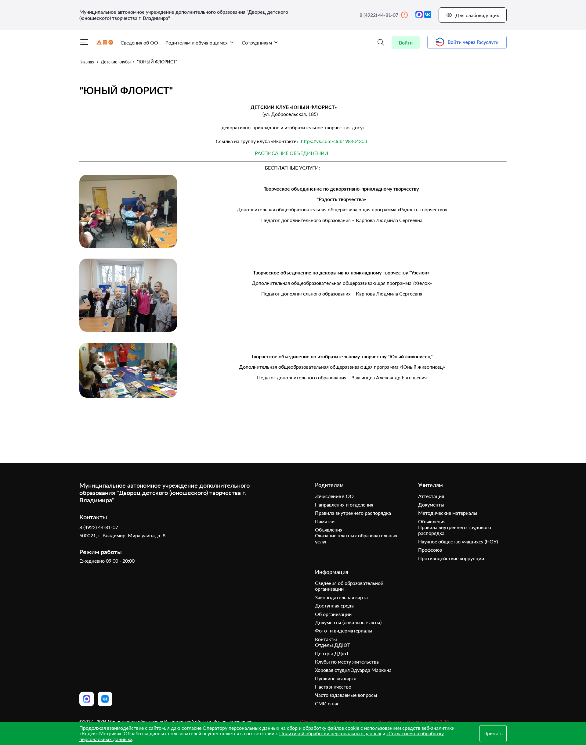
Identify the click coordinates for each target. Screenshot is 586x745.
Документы (431, 504)
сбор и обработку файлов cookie (323, 728)
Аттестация (431, 496)
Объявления (328, 529)
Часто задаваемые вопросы (346, 695)
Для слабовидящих (477, 15)
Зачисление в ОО (334, 496)
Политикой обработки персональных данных (330, 733)
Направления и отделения (344, 504)
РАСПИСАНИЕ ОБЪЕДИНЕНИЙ (291, 153)
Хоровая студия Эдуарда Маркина (353, 670)
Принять (493, 733)
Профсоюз (430, 550)
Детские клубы (116, 61)
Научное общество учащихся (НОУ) (458, 541)
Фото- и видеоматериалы (343, 630)
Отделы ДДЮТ (332, 645)
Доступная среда (334, 605)
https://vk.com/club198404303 (334, 141)
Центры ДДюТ (332, 653)
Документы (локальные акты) (348, 622)
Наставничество (333, 686)
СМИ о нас (327, 703)
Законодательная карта (341, 597)
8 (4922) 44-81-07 (379, 15)
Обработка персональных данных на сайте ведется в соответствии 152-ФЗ (375, 721)
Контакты (326, 639)
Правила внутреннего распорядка (353, 513)
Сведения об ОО (139, 42)
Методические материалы (447, 513)
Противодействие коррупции (451, 558)
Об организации (333, 614)
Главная (86, 61)
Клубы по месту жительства (347, 661)
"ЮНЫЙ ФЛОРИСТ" (157, 61)
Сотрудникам (257, 42)
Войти (406, 42)
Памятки (325, 521)
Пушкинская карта (335, 678)
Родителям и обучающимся (196, 42)
